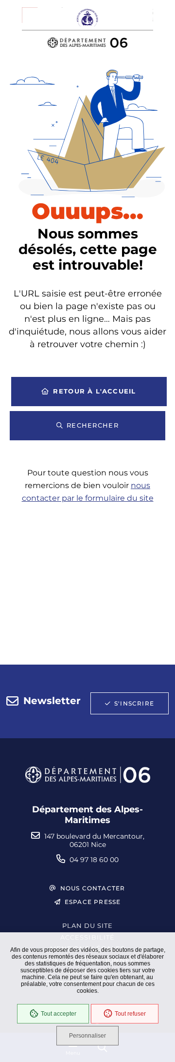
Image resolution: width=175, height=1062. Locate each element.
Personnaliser (87, 1035)
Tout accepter (58, 1013)
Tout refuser (130, 1013)
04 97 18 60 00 (94, 859)
